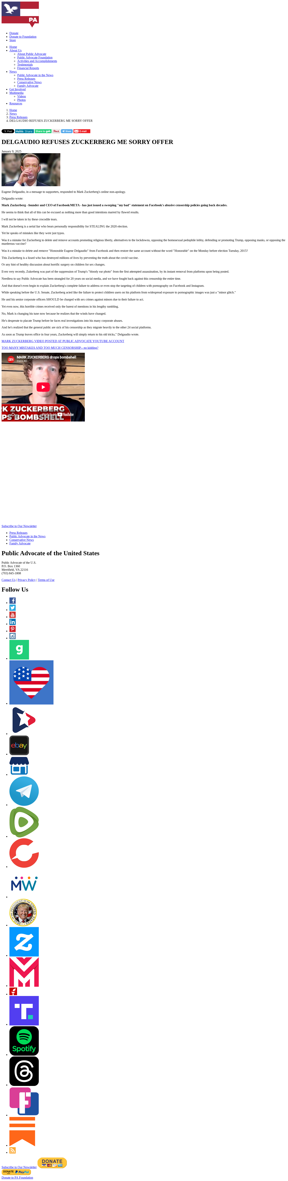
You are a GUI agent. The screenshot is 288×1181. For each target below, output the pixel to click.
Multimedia (16, 92)
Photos (21, 100)
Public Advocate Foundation (35, 57)
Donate (13, 33)
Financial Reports (28, 68)
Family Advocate (27, 85)
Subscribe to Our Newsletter (19, 526)
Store (12, 40)
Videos (21, 96)
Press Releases (26, 78)
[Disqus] (144, 474)
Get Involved (17, 89)
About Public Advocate (31, 54)
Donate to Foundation (22, 36)
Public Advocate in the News (35, 75)
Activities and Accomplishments (37, 61)
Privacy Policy (27, 580)
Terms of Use (46, 580)
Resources (15, 103)
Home (13, 47)
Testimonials (25, 64)
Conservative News (29, 82)
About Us (15, 50)
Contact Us (8, 580)
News (13, 71)
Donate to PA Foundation (17, 1177)
